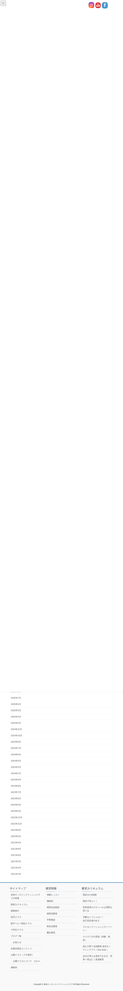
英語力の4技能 (90, 895)
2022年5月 (16, 836)
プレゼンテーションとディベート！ (97, 929)
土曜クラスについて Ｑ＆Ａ (26, 961)
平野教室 (51, 920)
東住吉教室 (52, 926)
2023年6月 (16, 798)
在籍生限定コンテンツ (21, 948)
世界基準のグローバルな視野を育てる (97, 909)
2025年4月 (16, 716)
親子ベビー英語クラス (21, 923)
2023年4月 (16, 811)
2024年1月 (16, 773)
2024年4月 (16, 767)
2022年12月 (16, 817)
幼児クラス (17, 917)
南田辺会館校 (53, 907)
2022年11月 (16, 824)
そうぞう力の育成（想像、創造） (96, 938)
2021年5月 (16, 861)
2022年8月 (16, 830)
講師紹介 (15, 911)
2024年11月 (16, 729)
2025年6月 (16, 704)
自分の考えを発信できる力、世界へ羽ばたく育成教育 (97, 958)
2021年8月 (16, 849)
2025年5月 (16, 710)
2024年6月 (16, 754)
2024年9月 (16, 742)
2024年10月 (16, 735)
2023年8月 (16, 786)
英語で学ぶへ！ (90, 901)
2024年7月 (16, 748)
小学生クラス (18, 930)
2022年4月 (16, 842)
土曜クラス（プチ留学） (22, 955)
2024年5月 (16, 761)
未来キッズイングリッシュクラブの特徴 (25, 896)
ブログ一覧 (16, 936)
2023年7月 (16, 792)
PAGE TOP (117, 958)
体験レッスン (53, 895)
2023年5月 (16, 805)
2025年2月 (16, 723)
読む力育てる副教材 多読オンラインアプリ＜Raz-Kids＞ (97, 948)
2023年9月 (16, 779)
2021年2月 (16, 874)
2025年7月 (16, 698)
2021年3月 (16, 867)
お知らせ (17, 942)
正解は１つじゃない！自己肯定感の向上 (93, 919)
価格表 (14, 967)
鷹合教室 (51, 932)
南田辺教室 (52, 913)
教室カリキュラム (19, 904)
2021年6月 (16, 855)
